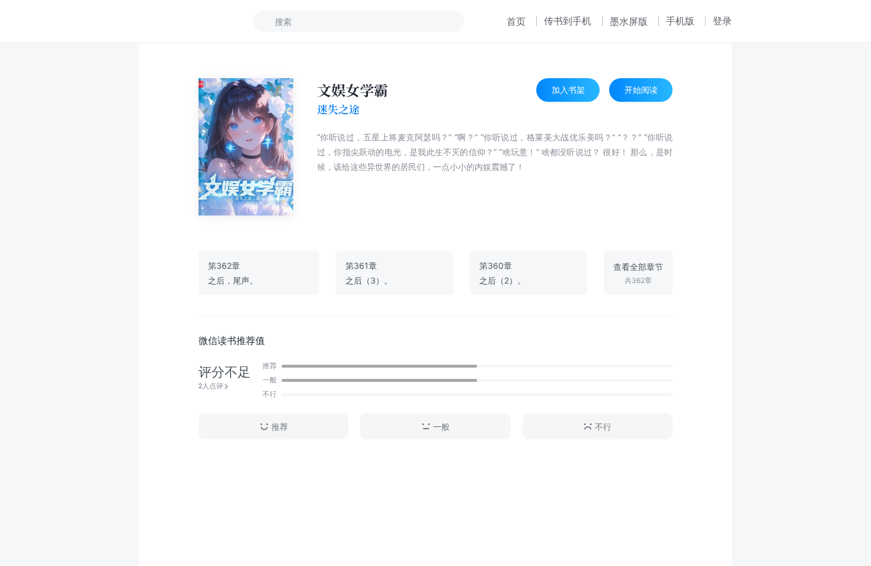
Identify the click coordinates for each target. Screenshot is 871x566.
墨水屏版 (629, 21)
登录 (722, 21)
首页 (516, 21)
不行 (603, 427)
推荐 (279, 427)
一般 (441, 427)
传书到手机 (567, 21)
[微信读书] (178, 21)
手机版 (680, 21)
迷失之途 (338, 109)
